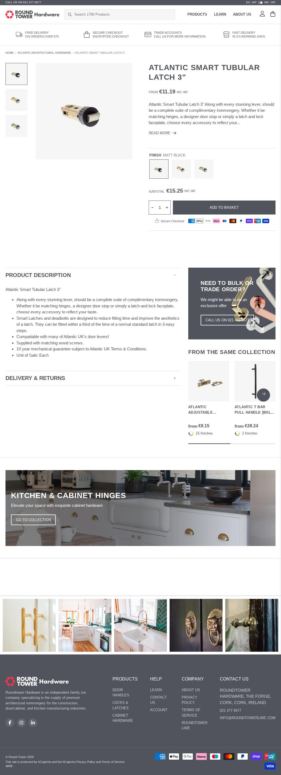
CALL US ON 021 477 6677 (23, 2)
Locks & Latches (121, 705)
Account (158, 710)
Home (9, 52)
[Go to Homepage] (32, 14)
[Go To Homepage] (37, 681)
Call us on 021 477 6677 (227, 320)
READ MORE (159, 133)
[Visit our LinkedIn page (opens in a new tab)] (33, 722)
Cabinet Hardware (123, 718)
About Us (242, 14)
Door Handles (121, 692)
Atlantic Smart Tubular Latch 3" (100, 52)
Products (197, 14)
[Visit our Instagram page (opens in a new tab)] (21, 722)
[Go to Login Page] (262, 14)
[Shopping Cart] (273, 14)
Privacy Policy (189, 700)
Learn (220, 14)
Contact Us (158, 700)
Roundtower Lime (194, 725)
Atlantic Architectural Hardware (44, 52)
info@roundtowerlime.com (248, 718)
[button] (263, 395)
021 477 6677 (230, 710)
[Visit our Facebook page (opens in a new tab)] (9, 722)
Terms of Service (191, 712)
